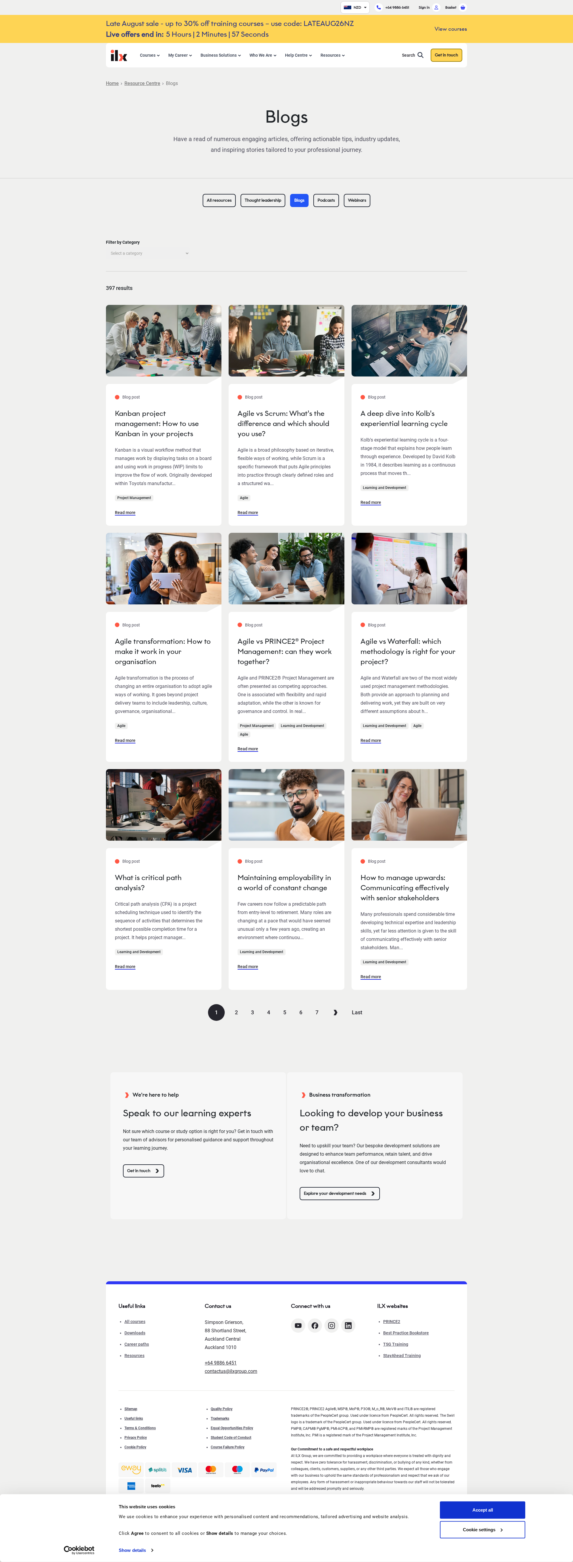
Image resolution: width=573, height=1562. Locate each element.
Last (357, 1012)
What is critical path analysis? (148, 882)
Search (408, 55)
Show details (132, 1550)
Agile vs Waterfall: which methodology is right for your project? (408, 651)
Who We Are (260, 55)
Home (112, 83)
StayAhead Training (402, 1355)
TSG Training (395, 1344)
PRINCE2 (391, 1321)
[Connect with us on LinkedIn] (348, 1325)
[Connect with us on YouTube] (298, 1325)
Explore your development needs (335, 1193)
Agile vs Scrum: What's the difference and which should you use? (283, 423)
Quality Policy (221, 1409)
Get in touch (446, 55)
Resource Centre (142, 83)
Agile (244, 498)
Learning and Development (384, 488)
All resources (219, 200)
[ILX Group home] (119, 55)
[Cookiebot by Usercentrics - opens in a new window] (79, 1550)
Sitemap (130, 1409)
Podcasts (326, 200)
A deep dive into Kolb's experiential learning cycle (404, 418)
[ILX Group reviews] (157, 1486)
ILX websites (392, 1306)
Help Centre (296, 55)
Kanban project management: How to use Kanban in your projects (157, 423)
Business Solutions (219, 55)
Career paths (136, 1344)
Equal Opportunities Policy (232, 1428)
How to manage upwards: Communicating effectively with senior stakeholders (405, 887)
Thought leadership (263, 200)
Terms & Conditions (140, 1428)
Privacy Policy (135, 1438)
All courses (134, 1321)
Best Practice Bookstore (406, 1333)
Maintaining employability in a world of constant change (284, 882)
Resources (331, 55)
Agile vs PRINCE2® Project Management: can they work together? (285, 651)
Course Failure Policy (227, 1447)
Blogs (299, 200)
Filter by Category (123, 242)
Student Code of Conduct (231, 1438)
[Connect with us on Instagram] (331, 1325)
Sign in (424, 7)
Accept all (482, 1509)
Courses (147, 55)
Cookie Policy (135, 1447)
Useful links (133, 1418)
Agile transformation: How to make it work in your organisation (163, 651)
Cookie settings (479, 1529)
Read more (125, 512)
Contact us (218, 1306)
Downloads (134, 1333)
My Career (178, 55)
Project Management (134, 498)
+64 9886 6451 (397, 7)
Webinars (357, 200)
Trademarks (220, 1418)
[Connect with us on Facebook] (315, 1325)
